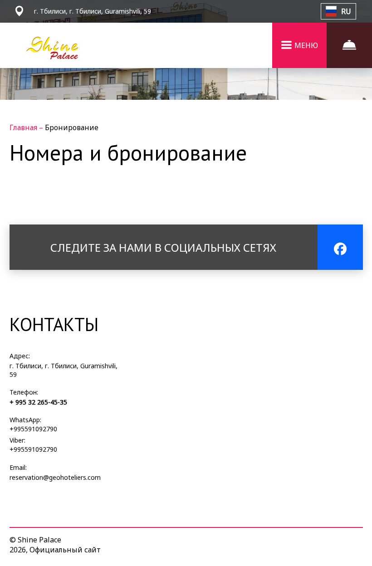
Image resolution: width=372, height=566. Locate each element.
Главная (24, 127)
